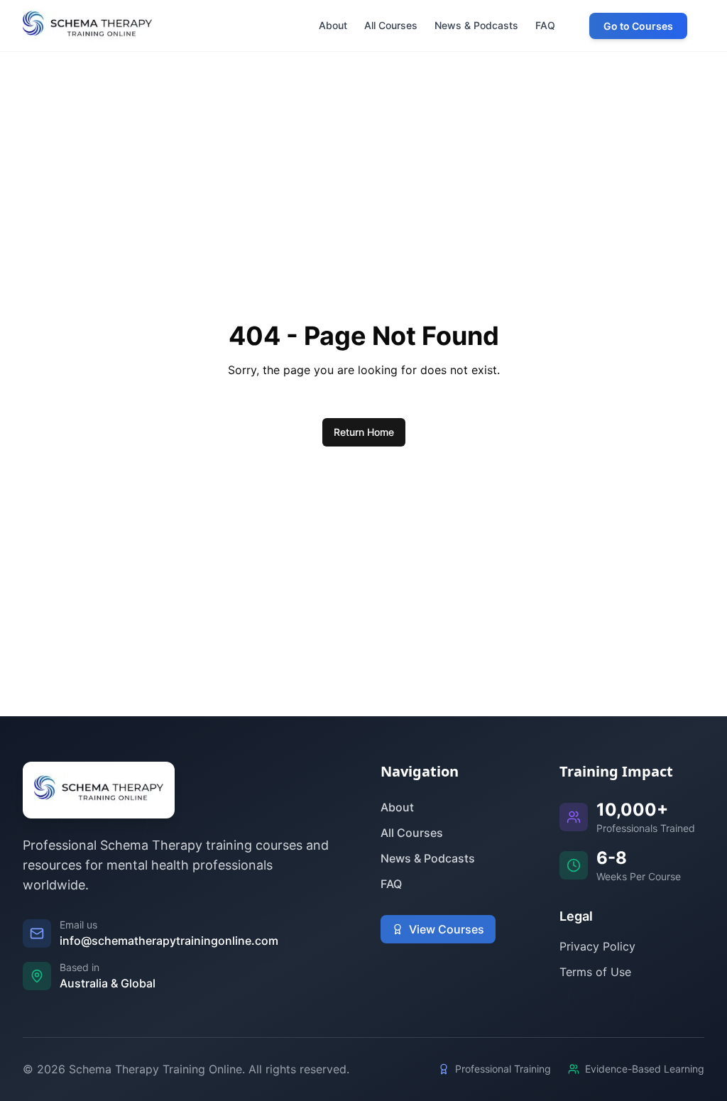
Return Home (364, 432)
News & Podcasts (428, 858)
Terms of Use (595, 972)
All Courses (412, 833)
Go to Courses (638, 26)
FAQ (391, 884)
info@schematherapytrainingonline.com (169, 940)
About (397, 807)
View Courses (446, 929)
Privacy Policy (597, 946)
